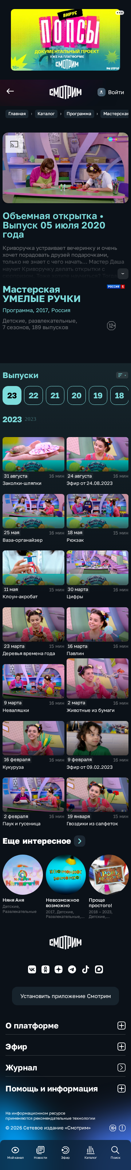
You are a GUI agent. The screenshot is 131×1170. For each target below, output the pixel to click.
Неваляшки (16, 710)
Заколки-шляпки (22, 483)
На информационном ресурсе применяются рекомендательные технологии (50, 1115)
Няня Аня (13, 900)
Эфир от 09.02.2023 (90, 767)
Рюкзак (75, 540)
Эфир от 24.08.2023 (90, 483)
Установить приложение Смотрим (65, 996)
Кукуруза (13, 767)
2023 (30, 419)
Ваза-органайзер (23, 540)
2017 (42, 310)
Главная (17, 113)
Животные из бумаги (91, 710)
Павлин (75, 653)
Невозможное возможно (62, 902)
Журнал (21, 1067)
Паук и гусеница (21, 823)
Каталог (46, 113)
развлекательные (52, 321)
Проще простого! (100, 902)
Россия (61, 310)
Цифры (75, 596)
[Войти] (102, 92)
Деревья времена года (29, 653)
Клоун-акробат (20, 596)
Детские (14, 321)
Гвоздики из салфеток (92, 823)
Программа (79, 113)
